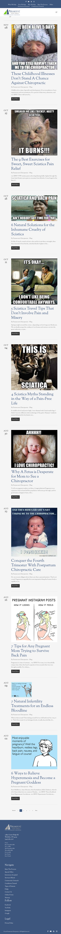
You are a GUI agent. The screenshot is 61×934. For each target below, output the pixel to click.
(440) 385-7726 (9, 839)
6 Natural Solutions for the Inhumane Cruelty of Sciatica (33, 229)
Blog (30, 87)
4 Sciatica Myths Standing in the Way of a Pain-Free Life (32, 399)
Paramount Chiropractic (20, 87)
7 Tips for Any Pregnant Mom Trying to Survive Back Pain (30, 651)
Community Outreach (12, 881)
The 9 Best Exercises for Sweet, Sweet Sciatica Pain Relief (32, 164)
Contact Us (8, 892)
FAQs (6, 889)
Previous (13, 810)
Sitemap (7, 898)
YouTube (7, 908)
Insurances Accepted (11, 875)
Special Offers (9, 872)
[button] (56, 12)
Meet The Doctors (10, 869)
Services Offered (10, 878)
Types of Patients (10, 886)
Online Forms (9, 895)
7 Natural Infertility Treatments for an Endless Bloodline (32, 706)
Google (7, 913)
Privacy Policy (9, 923)
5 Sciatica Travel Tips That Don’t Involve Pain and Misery (32, 313)
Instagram (8, 911)
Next (36, 810)
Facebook (8, 905)
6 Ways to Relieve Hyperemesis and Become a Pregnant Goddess (33, 778)
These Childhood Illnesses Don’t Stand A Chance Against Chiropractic (33, 78)
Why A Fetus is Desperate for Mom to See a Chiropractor (32, 476)
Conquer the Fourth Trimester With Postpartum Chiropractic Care (33, 565)
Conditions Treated (11, 883)
